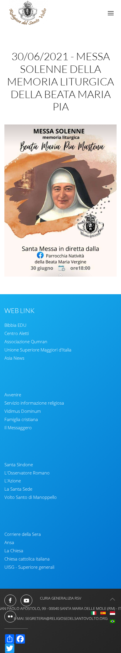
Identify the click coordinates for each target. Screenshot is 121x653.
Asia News (14, 358)
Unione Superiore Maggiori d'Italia (37, 350)
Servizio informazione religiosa (34, 403)
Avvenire (12, 395)
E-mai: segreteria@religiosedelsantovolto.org (60, 618)
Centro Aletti (16, 333)
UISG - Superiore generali (29, 567)
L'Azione (12, 481)
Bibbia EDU (15, 325)
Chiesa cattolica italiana (27, 559)
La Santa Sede (18, 489)
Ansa (9, 542)
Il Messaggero (18, 427)
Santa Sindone (18, 464)
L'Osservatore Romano (27, 473)
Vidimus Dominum (22, 411)
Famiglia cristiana (21, 419)
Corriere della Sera (22, 534)
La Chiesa (13, 550)
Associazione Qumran (25, 341)
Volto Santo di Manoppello (30, 497)
